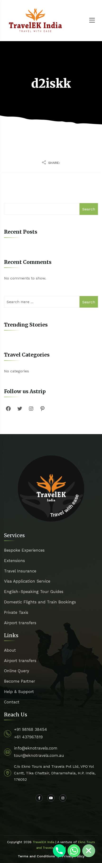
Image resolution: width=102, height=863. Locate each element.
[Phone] (59, 850)
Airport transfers (20, 622)
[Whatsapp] (74, 850)
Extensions (14, 560)
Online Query (16, 670)
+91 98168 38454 (30, 729)
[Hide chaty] (88, 850)
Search (88, 209)
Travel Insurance (20, 571)
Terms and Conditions (36, 856)
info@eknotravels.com (35, 748)
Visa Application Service (27, 581)
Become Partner (19, 681)
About (10, 650)
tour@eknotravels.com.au (39, 755)
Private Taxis (16, 612)
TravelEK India (43, 842)
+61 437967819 (28, 737)
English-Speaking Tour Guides (33, 591)
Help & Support (19, 691)
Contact (11, 702)
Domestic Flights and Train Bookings (40, 602)
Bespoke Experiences (24, 550)
